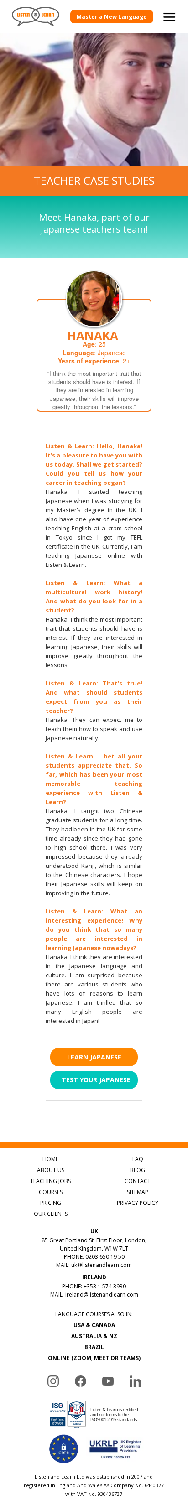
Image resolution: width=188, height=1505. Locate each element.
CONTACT (138, 1181)
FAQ (137, 1159)
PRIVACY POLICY (137, 1203)
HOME (50, 1159)
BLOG (137, 1170)
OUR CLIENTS (51, 1214)
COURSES (51, 1192)
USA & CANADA (94, 1325)
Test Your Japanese (96, 1079)
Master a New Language (112, 17)
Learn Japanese (94, 1057)
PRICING (50, 1203)
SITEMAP (137, 1192)
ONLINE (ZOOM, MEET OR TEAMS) (94, 1358)
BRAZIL (94, 1347)
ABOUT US (50, 1170)
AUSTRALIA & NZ (94, 1336)
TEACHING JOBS (50, 1181)
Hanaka (93, 336)
